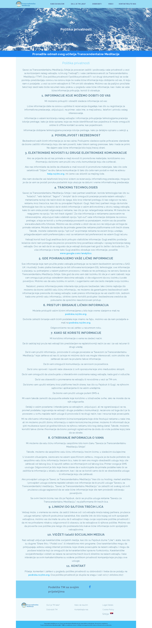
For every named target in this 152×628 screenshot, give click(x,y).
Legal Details (107, 605)
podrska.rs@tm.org (75, 314)
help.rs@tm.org (55, 173)
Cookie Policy (108, 610)
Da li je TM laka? (53, 605)
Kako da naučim (81, 605)
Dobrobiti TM (52, 610)
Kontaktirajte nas (81, 610)
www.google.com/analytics (76, 253)
